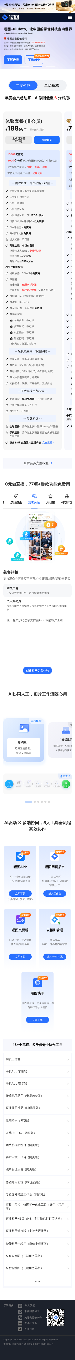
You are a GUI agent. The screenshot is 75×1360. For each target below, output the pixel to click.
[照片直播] (10, 17)
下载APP (35, 58)
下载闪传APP (31, 1311)
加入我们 (29, 1305)
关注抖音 (29, 1328)
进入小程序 (53, 956)
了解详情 (12, 59)
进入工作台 (55, 893)
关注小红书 (30, 1322)
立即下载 (20, 893)
